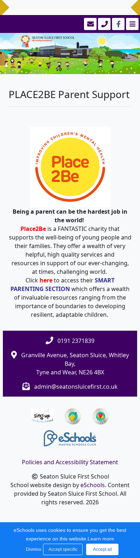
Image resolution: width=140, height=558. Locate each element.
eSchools (92, 485)
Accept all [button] (102, 549)
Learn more (101, 539)
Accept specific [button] (63, 549)
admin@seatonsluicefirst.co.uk (76, 386)
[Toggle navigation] (132, 24)
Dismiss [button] (32, 549)
